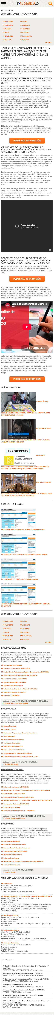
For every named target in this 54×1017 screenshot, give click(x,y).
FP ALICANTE (25, 25)
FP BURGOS (7, 39)
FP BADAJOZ (24, 32)
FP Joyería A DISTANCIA (9, 915)
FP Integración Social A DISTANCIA (13, 692)
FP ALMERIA (7, 29)
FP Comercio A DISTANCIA (10, 807)
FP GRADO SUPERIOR (8, 709)
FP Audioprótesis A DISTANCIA (12, 685)
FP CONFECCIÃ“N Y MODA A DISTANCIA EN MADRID (19, 579)
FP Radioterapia (6, 883)
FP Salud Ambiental (8, 736)
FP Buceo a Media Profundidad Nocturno (15, 848)
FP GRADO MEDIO (7, 824)
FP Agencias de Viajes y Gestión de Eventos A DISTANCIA (23, 973)
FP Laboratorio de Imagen (10, 858)
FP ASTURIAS (25, 29)
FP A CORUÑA (8, 21)
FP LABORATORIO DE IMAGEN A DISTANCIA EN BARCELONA (22, 529)
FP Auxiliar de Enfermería (10, 930)
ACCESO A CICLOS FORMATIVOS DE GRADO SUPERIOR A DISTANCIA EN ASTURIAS (25, 605)
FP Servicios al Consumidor (10, 743)
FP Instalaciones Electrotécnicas (12, 739)
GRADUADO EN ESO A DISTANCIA (13, 794)
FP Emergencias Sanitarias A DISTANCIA (15, 804)
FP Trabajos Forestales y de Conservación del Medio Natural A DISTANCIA (26, 800)
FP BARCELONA (26, 36)
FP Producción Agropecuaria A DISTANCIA (17, 984)
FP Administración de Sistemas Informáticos (16, 753)
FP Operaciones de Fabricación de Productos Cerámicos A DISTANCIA (25, 790)
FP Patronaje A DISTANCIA (10, 695)
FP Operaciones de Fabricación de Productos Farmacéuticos (22, 861)
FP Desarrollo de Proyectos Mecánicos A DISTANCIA (19, 675)
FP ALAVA (23, 21)
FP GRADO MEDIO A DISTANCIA (12, 770)
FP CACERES (24, 39)
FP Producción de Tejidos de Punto (13, 844)
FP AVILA (6, 32)
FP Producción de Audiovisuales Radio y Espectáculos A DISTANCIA (25, 672)
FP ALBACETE (8, 25)
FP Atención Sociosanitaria (10, 865)
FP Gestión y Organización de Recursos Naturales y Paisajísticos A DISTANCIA (26, 967)
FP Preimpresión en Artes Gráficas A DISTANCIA (18, 810)
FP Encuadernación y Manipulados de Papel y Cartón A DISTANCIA (26, 979)
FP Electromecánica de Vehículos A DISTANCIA (17, 797)
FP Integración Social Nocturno (12, 746)
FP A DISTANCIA (7, 11)
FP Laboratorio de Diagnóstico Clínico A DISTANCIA (19, 689)
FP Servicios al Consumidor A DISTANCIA (15, 668)
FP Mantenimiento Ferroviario (11, 854)
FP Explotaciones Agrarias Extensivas (14, 851)
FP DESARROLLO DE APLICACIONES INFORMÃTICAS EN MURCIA (24, 554)
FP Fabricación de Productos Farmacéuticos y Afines (19, 756)
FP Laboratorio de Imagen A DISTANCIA (15, 787)
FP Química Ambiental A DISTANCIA (13, 682)
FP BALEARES (8, 36)
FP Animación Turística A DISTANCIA (14, 679)
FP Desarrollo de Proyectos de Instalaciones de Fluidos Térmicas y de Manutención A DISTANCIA (27, 1002)
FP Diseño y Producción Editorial (12, 750)
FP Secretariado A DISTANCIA (11, 665)
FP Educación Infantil (8, 726)
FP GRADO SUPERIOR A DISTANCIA (13, 648)
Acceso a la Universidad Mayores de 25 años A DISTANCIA (23, 995)
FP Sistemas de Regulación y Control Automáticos (18, 733)
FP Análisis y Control (8, 729)
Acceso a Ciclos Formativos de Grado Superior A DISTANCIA (24, 990)
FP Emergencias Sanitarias (10, 841)
